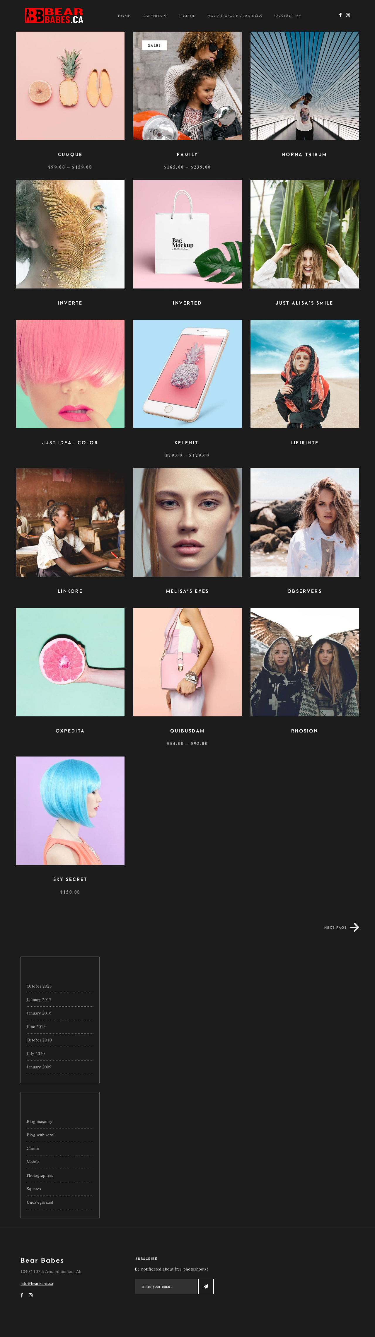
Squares (34, 1188)
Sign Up (187, 15)
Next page (335, 928)
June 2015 (36, 1026)
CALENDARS (155, 15)
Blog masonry (39, 1121)
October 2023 (39, 986)
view (70, 96)
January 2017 (39, 999)
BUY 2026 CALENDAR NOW (235, 15)
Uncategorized (40, 1202)
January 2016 (39, 1013)
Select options (69, 80)
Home (124, 15)
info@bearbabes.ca (37, 1283)
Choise (33, 1148)
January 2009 (39, 1067)
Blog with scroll (41, 1135)
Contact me (287, 15)
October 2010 (39, 1040)
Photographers (40, 1175)
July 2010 (36, 1053)
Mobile (33, 1161)
